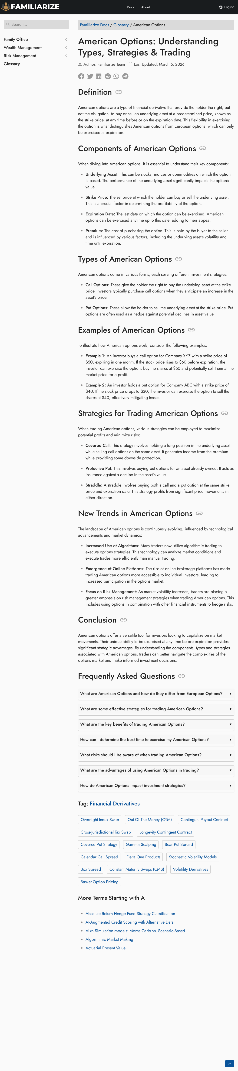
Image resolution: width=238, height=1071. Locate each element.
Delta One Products (143, 857)
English (229, 7)
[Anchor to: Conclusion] (124, 620)
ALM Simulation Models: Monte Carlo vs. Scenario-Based (135, 931)
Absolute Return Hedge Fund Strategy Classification (130, 914)
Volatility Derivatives (190, 869)
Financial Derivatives (115, 803)
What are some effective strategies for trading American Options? (141, 709)
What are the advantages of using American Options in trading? (139, 770)
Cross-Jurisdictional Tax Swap (106, 832)
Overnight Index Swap (100, 820)
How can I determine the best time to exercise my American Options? (144, 740)
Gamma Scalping (141, 844)
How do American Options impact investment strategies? (133, 785)
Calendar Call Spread (99, 857)
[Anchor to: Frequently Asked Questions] (182, 676)
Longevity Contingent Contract (165, 832)
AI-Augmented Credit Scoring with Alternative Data (130, 922)
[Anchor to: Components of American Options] (203, 148)
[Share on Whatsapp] (117, 75)
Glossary (12, 64)
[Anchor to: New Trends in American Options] (199, 513)
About (145, 7)
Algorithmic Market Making (109, 939)
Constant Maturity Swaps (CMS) (136, 869)
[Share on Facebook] (82, 75)
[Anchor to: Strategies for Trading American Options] (225, 413)
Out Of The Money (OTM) (150, 820)
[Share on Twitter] (91, 75)
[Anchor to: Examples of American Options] (191, 330)
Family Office (16, 39)
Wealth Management (23, 48)
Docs (130, 7)
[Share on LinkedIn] (100, 75)
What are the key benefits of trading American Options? (132, 724)
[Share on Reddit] (109, 75)
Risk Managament (20, 56)
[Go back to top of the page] (229, 1063)
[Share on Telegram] (126, 75)
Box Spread (91, 869)
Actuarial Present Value (106, 948)
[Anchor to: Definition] (119, 92)
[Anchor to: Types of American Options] (179, 259)
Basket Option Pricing (100, 882)
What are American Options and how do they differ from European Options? (151, 694)
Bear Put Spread (179, 844)
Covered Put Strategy (99, 844)
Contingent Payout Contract (204, 820)
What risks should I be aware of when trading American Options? (141, 755)
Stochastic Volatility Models (193, 857)
